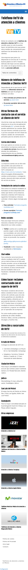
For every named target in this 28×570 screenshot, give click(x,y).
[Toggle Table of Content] (19, 73)
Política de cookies (8, 538)
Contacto (5, 546)
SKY (12, 126)
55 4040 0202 (14, 100)
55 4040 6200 (8, 105)
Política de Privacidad (9, 541)
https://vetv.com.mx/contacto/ (11, 172)
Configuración (4, 569)
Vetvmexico (17, 249)
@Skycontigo (8, 241)
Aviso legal (6, 544)
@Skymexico (17, 241)
